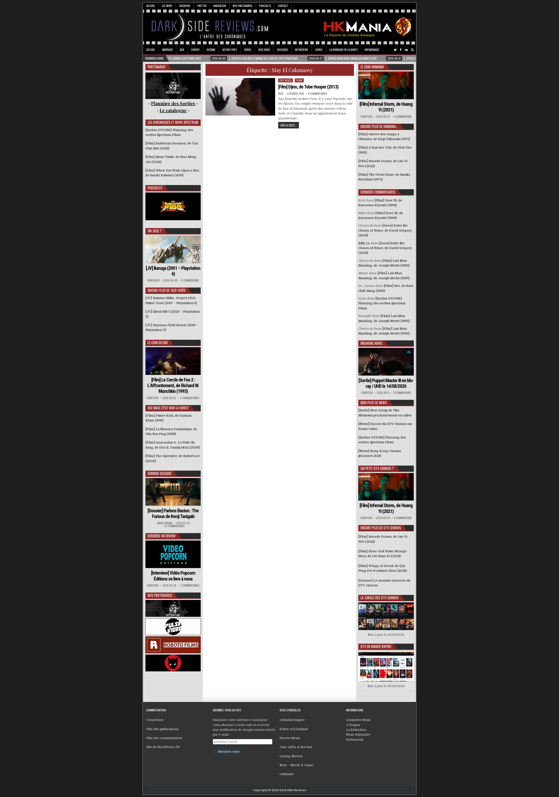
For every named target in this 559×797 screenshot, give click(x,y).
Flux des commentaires (164, 738)
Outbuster (287, 774)
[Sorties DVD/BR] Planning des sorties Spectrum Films (381, 303)
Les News (167, 5)
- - (173, 110)
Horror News (290, 738)
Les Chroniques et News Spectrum (173, 122)
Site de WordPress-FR (163, 747)
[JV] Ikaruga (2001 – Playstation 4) (173, 271)
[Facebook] (401, 50)
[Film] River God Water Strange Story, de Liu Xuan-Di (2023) (382, 553)
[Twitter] (395, 50)
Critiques (285, 80)
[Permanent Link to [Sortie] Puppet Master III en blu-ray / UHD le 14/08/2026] (386, 362)
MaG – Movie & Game (296, 765)
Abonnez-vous (228, 751)
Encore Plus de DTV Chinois (381, 527)
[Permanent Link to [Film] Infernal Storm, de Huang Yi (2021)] (386, 85)
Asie (182, 49)
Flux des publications (162, 729)
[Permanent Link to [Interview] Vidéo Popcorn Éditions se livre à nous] (173, 554)
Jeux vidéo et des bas (296, 747)
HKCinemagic (372, 49)
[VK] (406, 50)
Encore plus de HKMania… (379, 126)
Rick (280, 93)
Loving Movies (291, 756)
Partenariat (354, 739)
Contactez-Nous (358, 720)
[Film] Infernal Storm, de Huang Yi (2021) (386, 107)
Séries (247, 49)
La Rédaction (356, 729)
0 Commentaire (190, 280)
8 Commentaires (317, 93)
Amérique (167, 49)
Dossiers (282, 49)
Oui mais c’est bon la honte (168, 408)
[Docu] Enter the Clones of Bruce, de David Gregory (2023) (385, 230)
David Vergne (164, 523)
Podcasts (265, 5)
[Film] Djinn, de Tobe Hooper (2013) (308, 87)
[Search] (412, 50)
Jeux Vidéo (264, 49)
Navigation (219, 5)
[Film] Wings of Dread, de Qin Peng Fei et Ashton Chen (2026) (382, 568)
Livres (319, 49)
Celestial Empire (292, 720)
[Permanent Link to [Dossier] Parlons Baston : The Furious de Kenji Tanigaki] (173, 492)
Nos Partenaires (242, 5)
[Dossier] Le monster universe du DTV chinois (384, 583)
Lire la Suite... (288, 125)
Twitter (202, 5)
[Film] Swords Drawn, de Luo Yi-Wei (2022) (383, 539)
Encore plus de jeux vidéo (167, 290)
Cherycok (152, 398)
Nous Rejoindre (358, 734)
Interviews (301, 49)
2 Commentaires (189, 398)
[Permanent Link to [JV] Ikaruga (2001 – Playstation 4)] (173, 249)
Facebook (184, 5)
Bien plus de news (374, 402)
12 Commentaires (175, 526)
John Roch (153, 280)
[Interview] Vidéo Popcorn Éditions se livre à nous (173, 575)
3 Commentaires (189, 585)
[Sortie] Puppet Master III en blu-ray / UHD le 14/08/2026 (386, 383)
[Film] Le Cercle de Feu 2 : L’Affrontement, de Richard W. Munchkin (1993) (173, 385)
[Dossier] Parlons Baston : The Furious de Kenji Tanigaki (173, 513)
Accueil (150, 5)
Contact (283, 5)
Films (299, 80)
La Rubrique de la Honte (344, 49)
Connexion (155, 720)
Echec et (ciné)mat (294, 729)
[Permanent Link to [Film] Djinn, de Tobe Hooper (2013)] (240, 97)
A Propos (353, 725)
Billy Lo (364, 243)
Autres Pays (229, 49)
